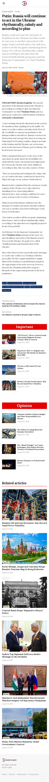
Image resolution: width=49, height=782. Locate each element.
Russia (4, 283)
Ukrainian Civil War (36, 287)
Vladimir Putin (7, 290)
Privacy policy (33, 774)
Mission (12, 774)
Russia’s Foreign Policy (29, 283)
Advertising (21, 774)
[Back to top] (43, 776)
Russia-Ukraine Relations (15, 283)
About (4, 774)
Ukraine (27, 287)
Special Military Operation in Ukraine (13, 287)
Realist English (7, 12)
